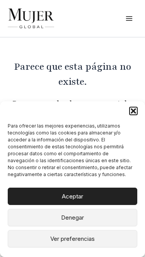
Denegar (72, 217)
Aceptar (72, 196)
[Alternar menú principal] (129, 18)
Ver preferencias (72, 238)
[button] (133, 111)
